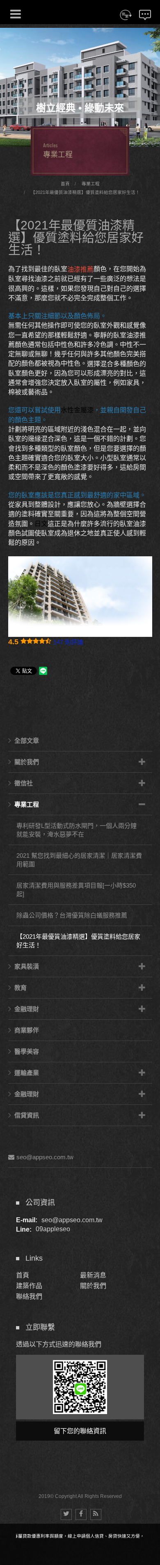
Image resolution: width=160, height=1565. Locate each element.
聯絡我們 (29, 1296)
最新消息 (93, 1275)
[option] (80, 87)
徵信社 (23, 783)
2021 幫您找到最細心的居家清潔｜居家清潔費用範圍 (79, 860)
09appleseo (53, 1229)
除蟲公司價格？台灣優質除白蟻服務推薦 (71, 915)
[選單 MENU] (15, 14)
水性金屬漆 (77, 410)
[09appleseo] (80, 1387)
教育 (20, 987)
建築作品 (29, 1285)
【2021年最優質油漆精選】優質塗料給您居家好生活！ (85, 192)
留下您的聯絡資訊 (80, 1431)
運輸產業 (26, 1072)
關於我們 (26, 761)
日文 (41, 523)
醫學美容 (26, 1051)
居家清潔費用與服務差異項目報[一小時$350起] (76, 889)
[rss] (95, 1514)
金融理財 (26, 1008)
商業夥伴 (26, 1030)
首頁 (65, 183)
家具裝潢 (26, 966)
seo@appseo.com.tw (44, 1157)
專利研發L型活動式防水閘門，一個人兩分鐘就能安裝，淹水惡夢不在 (76, 830)
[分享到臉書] (81, 1514)
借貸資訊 (26, 1115)
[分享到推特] (66, 1514)
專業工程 (91, 183)
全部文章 (26, 740)
